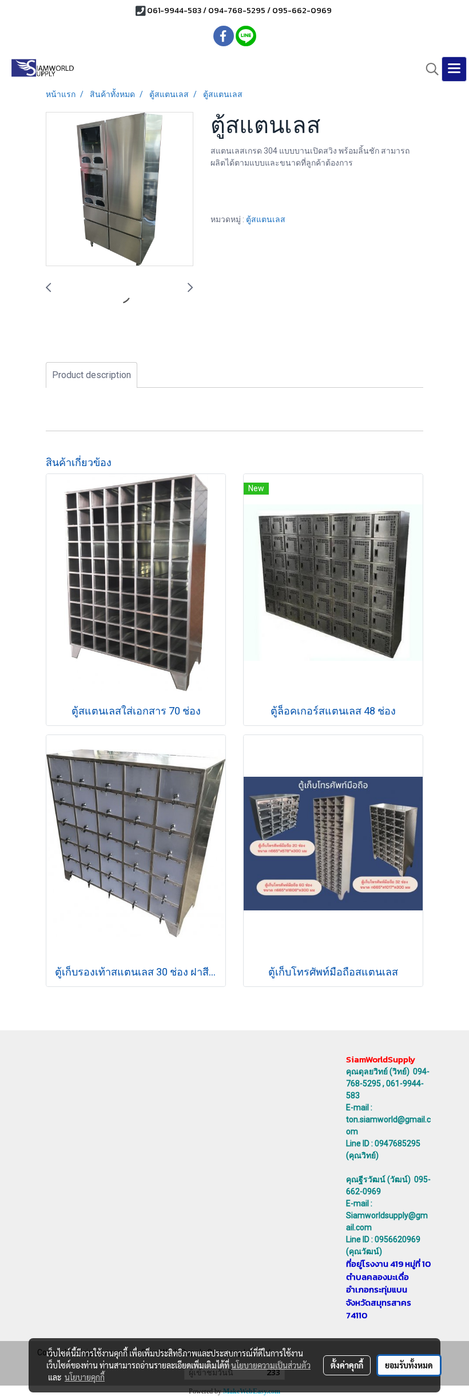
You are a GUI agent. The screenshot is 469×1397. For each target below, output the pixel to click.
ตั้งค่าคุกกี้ (347, 1365)
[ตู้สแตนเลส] (119, 190)
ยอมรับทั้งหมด (409, 1365)
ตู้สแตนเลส (265, 219)
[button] (428, 69)
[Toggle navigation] (454, 69)
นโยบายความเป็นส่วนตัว (271, 1365)
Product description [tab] (91, 375)
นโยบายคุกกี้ (85, 1377)
